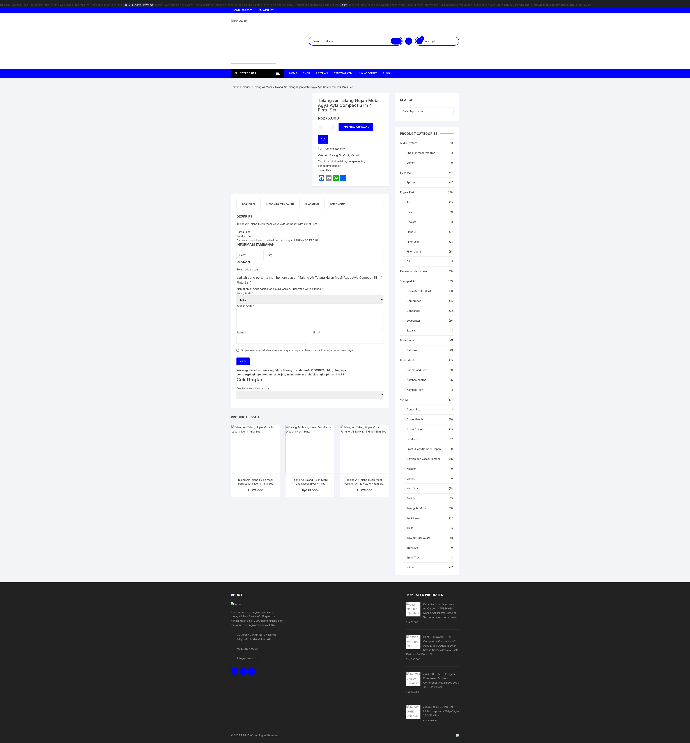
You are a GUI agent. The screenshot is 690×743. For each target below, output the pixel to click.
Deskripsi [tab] (248, 204)
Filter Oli (412, 231)
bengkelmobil (356, 161)
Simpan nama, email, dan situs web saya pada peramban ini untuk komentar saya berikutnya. (297, 350)
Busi (409, 212)
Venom (411, 162)
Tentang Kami (343, 73)
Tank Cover (414, 518)
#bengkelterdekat (335, 161)
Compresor (414, 301)
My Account (368, 73)
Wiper (410, 567)
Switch (411, 498)
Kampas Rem (415, 389)
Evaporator (413, 320)
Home (293, 73)
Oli (408, 261)
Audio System (408, 143)
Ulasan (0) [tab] (312, 204)
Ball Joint (412, 350)
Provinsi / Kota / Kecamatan (253, 388)
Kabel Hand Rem (417, 370)
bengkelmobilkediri (329, 165)
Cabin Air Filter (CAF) (420, 291)
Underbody (407, 340)
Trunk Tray (413, 557)
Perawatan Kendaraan (413, 271)
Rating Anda (244, 293)
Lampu (411, 478)
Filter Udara (414, 251)
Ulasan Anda (245, 305)
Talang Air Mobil (262, 86)
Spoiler (411, 182)
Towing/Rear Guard (418, 537)
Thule (410, 528)
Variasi (247, 86)
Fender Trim (414, 439)
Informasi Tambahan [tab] (280, 204)
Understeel (407, 360)
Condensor (413, 310)
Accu (410, 202)
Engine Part (407, 192)
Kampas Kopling (416, 380)
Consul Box (414, 409)
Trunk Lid (412, 547)
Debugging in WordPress (396, 4)
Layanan (322, 73)
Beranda (236, 86)
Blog (386, 73)
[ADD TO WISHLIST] (323, 139)
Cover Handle (415, 419)
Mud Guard (413, 488)
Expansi (411, 330)
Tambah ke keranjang (355, 126)
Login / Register (242, 10)
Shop (306, 73)
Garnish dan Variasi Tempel (423, 459)
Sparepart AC (408, 281)
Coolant (411, 222)
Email (317, 332)
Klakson (411, 468)
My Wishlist (266, 10)
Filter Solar (413, 241)
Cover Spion (414, 429)
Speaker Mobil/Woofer (421, 153)
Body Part (406, 172)
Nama (241, 332)
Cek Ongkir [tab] (337, 204)
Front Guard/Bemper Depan (424, 449)
